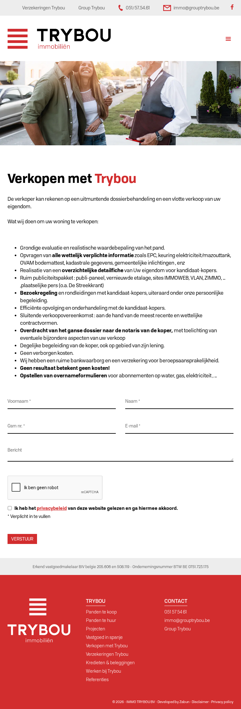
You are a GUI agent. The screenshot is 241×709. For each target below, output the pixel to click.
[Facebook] (231, 8)
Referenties (97, 679)
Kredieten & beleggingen (110, 662)
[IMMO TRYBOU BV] (59, 38)
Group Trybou (177, 628)
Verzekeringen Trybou (107, 654)
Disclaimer (200, 702)
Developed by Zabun (173, 702)
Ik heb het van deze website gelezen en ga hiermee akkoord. (96, 508)
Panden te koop (101, 611)
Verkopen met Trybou (107, 645)
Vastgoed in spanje (104, 637)
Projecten (95, 628)
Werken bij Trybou (103, 671)
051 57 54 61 (175, 611)
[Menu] (228, 40)
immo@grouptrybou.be (187, 620)
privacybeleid (52, 508)
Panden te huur (101, 620)
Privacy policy (222, 702)
